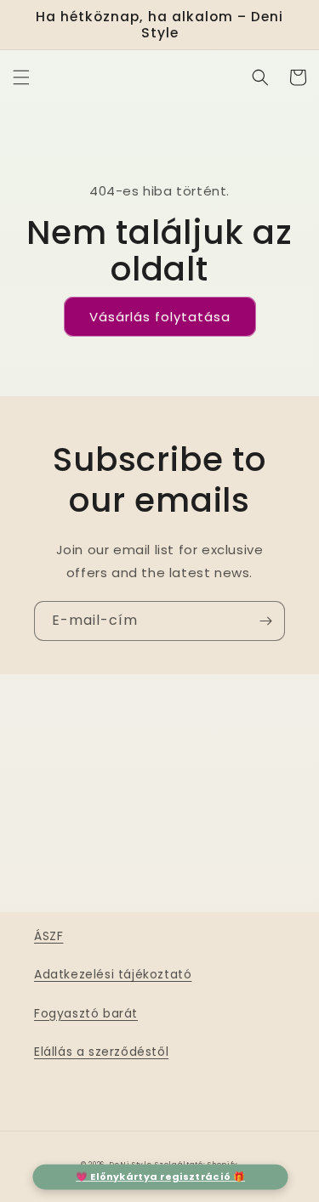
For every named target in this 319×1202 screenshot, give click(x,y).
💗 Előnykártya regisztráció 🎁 (160, 1176)
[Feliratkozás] (265, 621)
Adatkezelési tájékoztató (112, 974)
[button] (21, 77)
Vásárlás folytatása (160, 317)
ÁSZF (48, 935)
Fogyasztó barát (86, 1013)
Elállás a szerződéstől (101, 1051)
